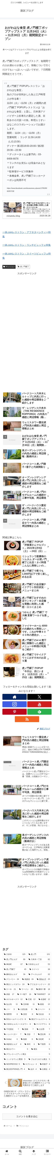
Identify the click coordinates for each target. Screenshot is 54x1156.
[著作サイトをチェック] (14, 697)
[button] (48, 668)
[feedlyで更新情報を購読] (39, 712)
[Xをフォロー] (39, 697)
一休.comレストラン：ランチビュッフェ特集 (26, 245)
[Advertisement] (27, 302)
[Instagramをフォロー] (14, 704)
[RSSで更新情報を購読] (27, 719)
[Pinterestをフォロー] (14, 712)
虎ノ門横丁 (24, 267)
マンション (10, 267)
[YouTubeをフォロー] (39, 704)
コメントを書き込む (27, 1116)
